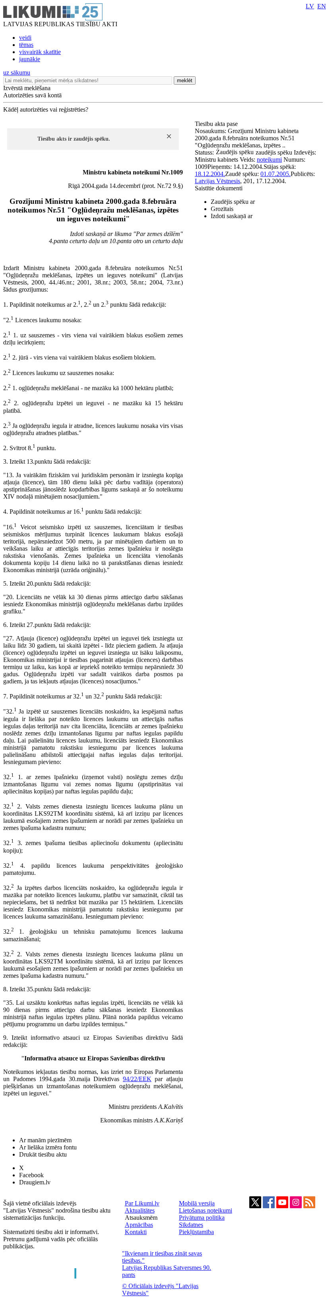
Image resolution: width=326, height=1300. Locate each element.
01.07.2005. (275, 173)
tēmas (26, 44)
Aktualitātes (140, 1210)
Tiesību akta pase (217, 123)
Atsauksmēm (141, 1217)
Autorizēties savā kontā (32, 95)
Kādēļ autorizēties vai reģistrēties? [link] (45, 109)
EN (321, 6)
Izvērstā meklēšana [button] (26, 88)
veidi (25, 37)
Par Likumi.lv (142, 1203)
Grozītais (222, 208)
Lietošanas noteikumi (205, 1210)
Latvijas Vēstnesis (217, 181)
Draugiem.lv (34, 1182)
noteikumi (269, 159)
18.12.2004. (210, 173)
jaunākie (29, 59)
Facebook (31, 1175)
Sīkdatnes (191, 1224)
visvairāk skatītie (40, 51)
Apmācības (139, 1224)
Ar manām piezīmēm (45, 1140)
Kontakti (136, 1231)
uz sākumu (16, 72)
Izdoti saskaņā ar (231, 216)
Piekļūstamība (196, 1231)
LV (310, 6)
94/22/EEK (137, 1079)
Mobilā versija (197, 1203)
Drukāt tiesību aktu (43, 1154)
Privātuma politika (202, 1217)
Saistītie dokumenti (219, 188)
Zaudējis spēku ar (233, 201)
